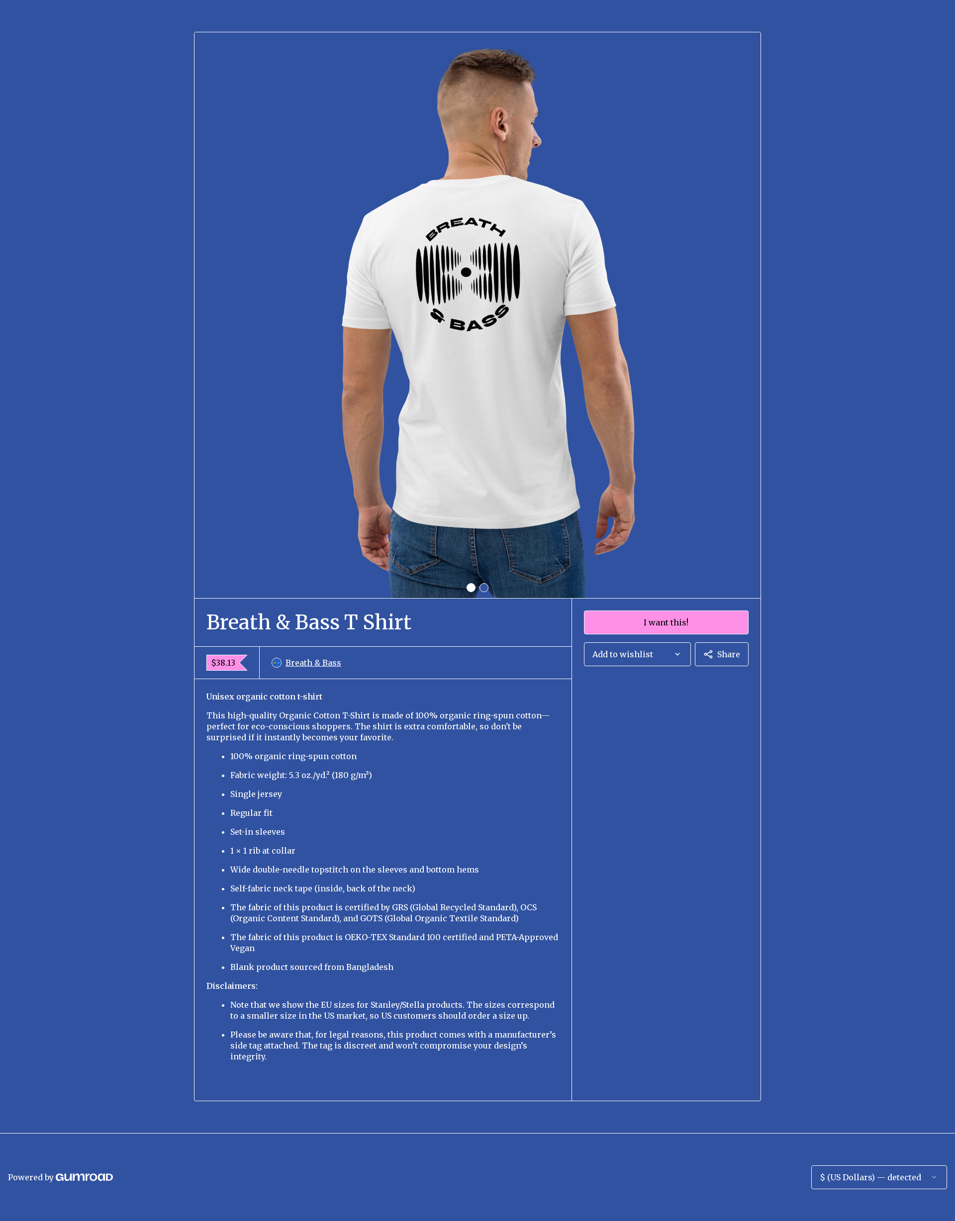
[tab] (471, 587)
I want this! (666, 622)
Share (728, 654)
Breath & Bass (313, 663)
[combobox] (637, 654)
